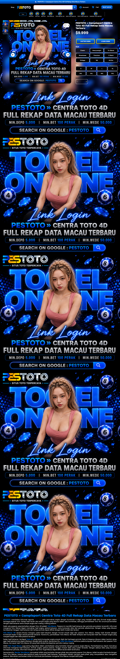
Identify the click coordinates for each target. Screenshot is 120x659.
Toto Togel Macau (15, 646)
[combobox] (53, 7)
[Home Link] (24, 7)
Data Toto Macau (67, 641)
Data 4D (30, 639)
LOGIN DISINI (105, 41)
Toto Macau (51, 626)
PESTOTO (7, 620)
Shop (12, 7)
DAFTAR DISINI (85, 41)
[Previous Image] (12, 54)
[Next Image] (67, 54)
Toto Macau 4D (9, 633)
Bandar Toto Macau (22, 652)
